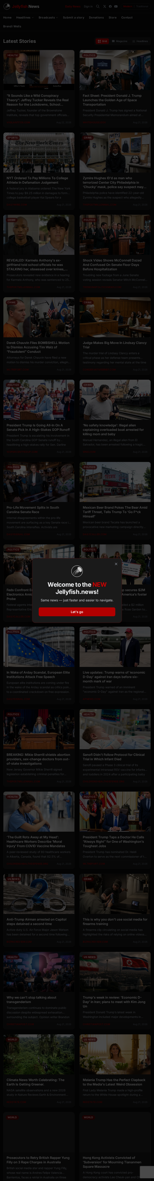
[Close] (116, 564)
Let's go (77, 612)
